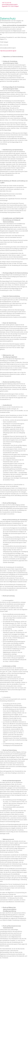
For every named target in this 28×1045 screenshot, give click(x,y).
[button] (14, 11)
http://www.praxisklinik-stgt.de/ (8, 50)
